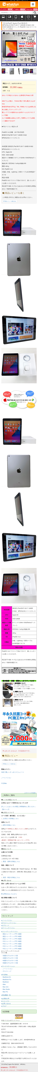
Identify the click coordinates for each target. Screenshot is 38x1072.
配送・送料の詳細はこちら (11, 861)
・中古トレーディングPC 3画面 (11, 941)
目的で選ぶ (4, 772)
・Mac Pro (4, 992)
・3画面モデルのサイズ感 (9, 956)
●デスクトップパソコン (8, 923)
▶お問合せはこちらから (9, 894)
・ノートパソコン (7, 969)
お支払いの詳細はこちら (11, 818)
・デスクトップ (6, 971)
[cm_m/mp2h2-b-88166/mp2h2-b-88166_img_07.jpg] (4, 71)
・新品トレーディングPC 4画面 (11, 934)
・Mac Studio (5, 989)
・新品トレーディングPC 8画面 (11, 939)
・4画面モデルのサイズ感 (9, 958)
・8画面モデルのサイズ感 (9, 963)
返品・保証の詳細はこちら (11, 877)
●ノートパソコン (6, 920)
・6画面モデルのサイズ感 (9, 960)
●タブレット (5, 925)
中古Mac (4, 783)
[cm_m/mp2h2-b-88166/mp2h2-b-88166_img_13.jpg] (26, 71)
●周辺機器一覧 (6, 995)
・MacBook (5, 982)
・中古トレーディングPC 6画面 (11, 946)
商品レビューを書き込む (10, 201)
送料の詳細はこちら (9, 825)
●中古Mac (4, 974)
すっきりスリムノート (17, 772)
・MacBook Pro (6, 979)
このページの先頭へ (30, 793)
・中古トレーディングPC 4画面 (11, 944)
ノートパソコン (6, 778)
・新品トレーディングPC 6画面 (11, 936)
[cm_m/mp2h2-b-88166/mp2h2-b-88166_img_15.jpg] (33, 71)
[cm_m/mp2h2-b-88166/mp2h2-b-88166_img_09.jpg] (11, 71)
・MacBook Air (6, 977)
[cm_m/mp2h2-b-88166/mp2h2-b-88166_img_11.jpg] (18, 71)
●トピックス (5, 1001)
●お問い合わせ (6, 1003)
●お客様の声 (5, 998)
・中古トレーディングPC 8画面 (11, 949)
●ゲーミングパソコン (8, 928)
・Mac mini (4, 987)
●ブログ (3, 1006)
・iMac (3, 984)
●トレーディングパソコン (9, 931)
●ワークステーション (8, 966)
